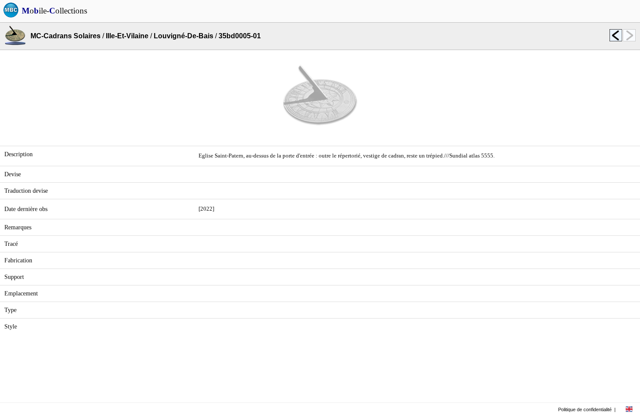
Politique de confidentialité (585, 409)
